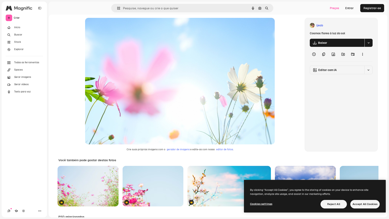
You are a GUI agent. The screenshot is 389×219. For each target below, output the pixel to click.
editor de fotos (224, 149)
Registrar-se (372, 8)
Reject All (333, 204)
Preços (334, 8)
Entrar (349, 8)
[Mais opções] (362, 54)
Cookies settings (261, 204)
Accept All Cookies (365, 204)
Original (111, 25)
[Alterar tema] (23, 211)
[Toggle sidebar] (39, 8)
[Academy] (16, 211)
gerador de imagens (178, 149)
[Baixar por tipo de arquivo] (368, 43)
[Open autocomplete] (117, 8)
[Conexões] (9, 211)
